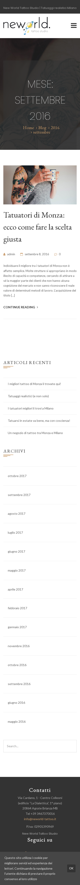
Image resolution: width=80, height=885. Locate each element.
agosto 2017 (16, 513)
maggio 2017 (17, 570)
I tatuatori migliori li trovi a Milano (31, 408)
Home (28, 127)
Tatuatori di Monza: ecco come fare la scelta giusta (37, 227)
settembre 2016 (19, 684)
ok (71, 868)
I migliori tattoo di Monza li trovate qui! (34, 384)
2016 (55, 127)
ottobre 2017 (17, 476)
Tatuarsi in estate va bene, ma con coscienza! (39, 420)
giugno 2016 (16, 702)
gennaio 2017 (17, 627)
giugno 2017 (16, 551)
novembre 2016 (19, 646)
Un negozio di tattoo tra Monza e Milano (35, 433)
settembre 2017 (19, 495)
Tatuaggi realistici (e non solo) (28, 396)
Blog (42, 127)
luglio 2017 (15, 532)
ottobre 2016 (17, 665)
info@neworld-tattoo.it (40, 819)
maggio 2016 (17, 721)
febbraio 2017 (17, 608)
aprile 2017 (15, 589)
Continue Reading (19, 307)
